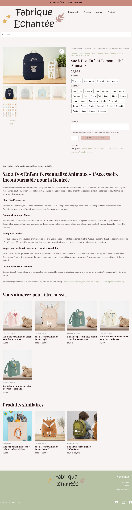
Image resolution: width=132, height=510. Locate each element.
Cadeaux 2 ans (77, 53)
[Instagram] (123, 502)
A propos (99, 12)
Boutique (125, 482)
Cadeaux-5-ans (116, 53)
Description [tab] (8, 166)
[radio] (77, 81)
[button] (61, 51)
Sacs (94, 48)
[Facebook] (130, 502)
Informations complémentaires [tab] (29, 166)
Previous (12, 120)
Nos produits (74, 12)
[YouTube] (116, 502)
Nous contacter (122, 489)
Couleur (74, 75)
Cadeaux (87, 12)
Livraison (125, 485)
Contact (111, 12)
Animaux (75, 85)
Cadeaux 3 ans (90, 53)
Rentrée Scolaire (84, 48)
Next (11, 123)
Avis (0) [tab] (48, 166)
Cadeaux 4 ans (103, 53)
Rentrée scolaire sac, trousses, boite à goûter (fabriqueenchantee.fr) (93, 281)
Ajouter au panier (95, 138)
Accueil (74, 48)
